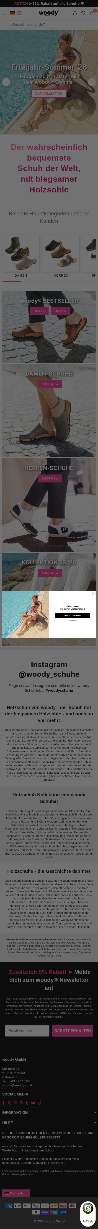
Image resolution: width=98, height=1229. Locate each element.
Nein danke (72, 620)
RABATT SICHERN (72, 615)
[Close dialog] (93, 593)
